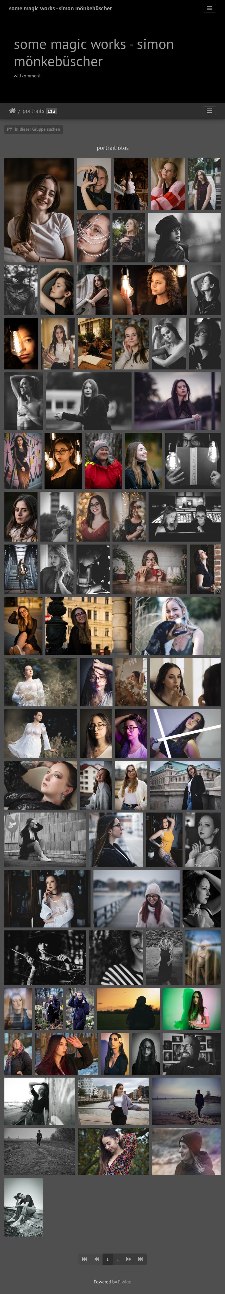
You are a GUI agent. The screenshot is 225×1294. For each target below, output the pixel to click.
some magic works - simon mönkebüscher (60, 8)
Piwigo (125, 1282)
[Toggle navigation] (209, 8)
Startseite (12, 110)
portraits (33, 111)
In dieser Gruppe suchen (37, 129)
